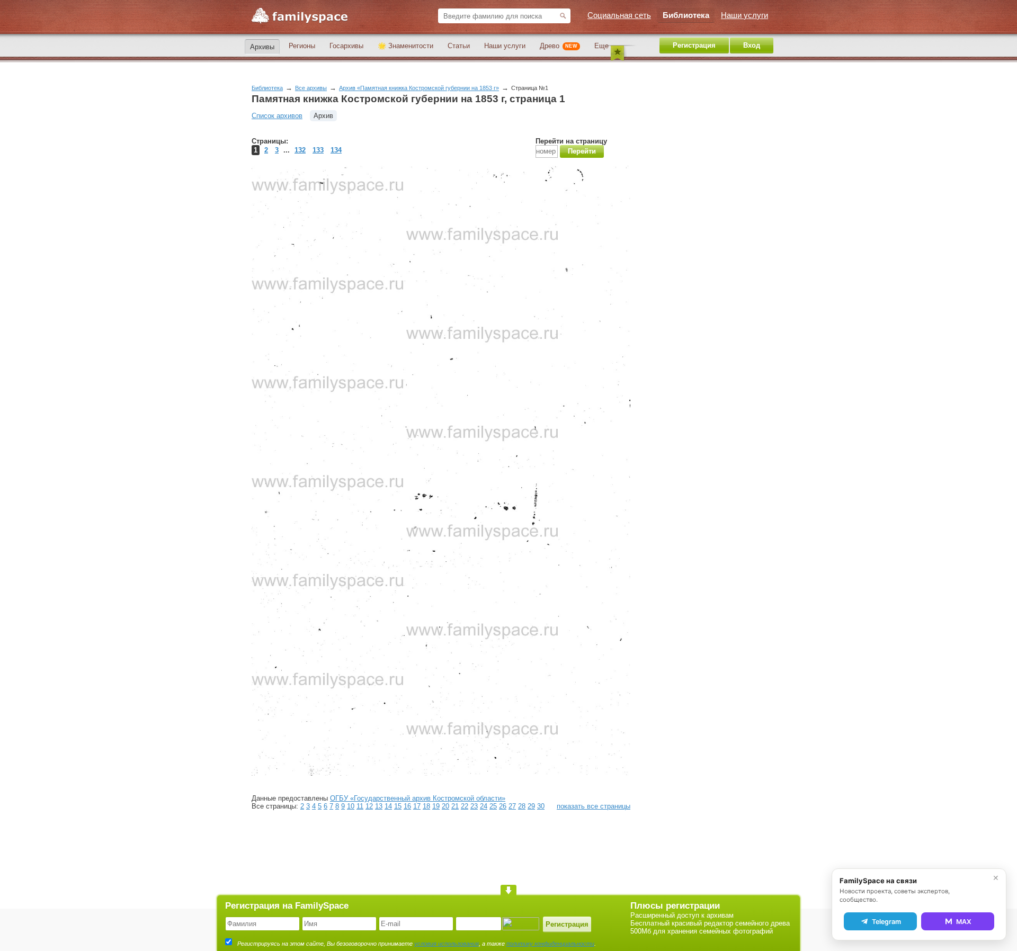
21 (455, 806)
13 (378, 806)
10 (350, 806)
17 (417, 806)
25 (493, 806)
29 (531, 806)
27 (512, 806)
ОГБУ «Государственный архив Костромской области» (417, 798)
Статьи (459, 46)
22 (464, 806)
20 (445, 806)
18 (426, 806)
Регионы (302, 46)
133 (318, 150)
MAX (963, 922)
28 (521, 806)
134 (336, 150)
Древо (558, 46)
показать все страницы (593, 806)
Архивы (262, 47)
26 (502, 806)
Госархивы (346, 46)
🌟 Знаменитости (405, 46)
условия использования (446, 943)
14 (388, 806)
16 (407, 806)
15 (398, 806)
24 (483, 806)
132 (300, 150)
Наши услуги (504, 46)
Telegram (886, 922)
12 (369, 806)
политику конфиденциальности (550, 943)
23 (474, 806)
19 (436, 806)
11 (359, 806)
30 (541, 806)
